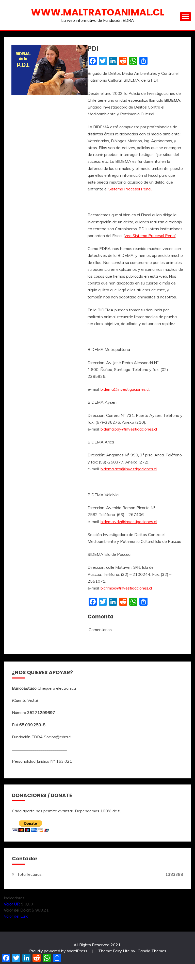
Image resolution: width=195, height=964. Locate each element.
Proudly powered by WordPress (58, 950)
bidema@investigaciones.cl (125, 389)
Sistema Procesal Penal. (129, 188)
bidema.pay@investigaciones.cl (129, 429)
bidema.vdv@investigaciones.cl (129, 521)
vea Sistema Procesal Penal (150, 235)
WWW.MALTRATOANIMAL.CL (97, 12)
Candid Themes (152, 950)
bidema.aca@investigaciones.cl (129, 468)
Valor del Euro (16, 916)
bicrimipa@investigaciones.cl (126, 588)
